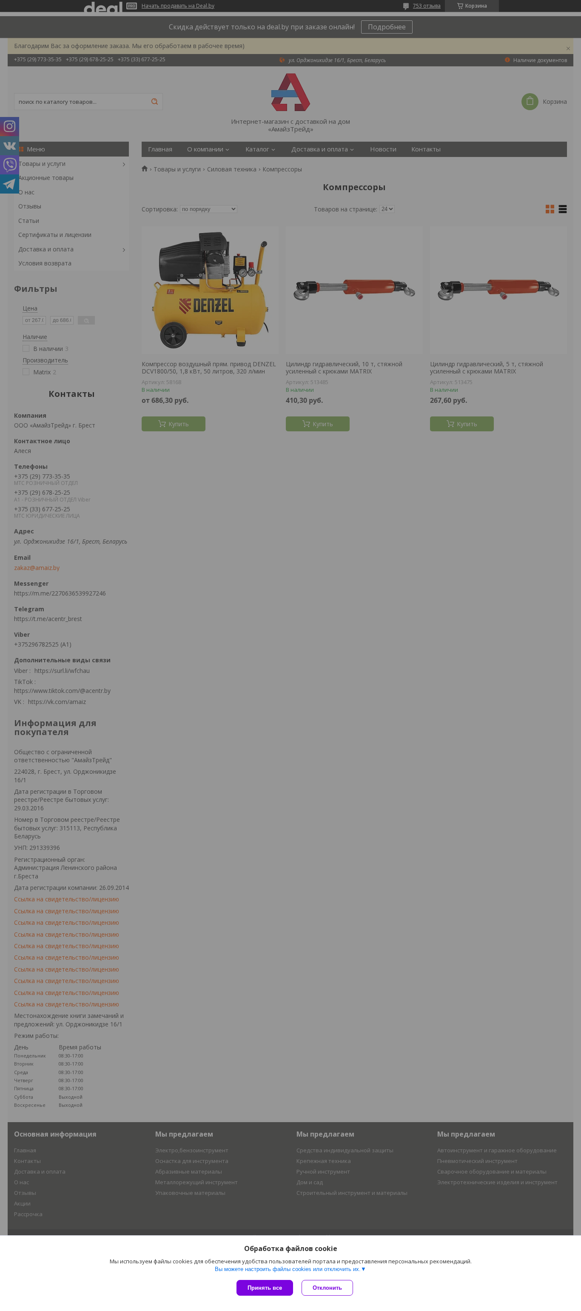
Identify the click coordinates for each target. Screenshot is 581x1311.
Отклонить (327, 1288)
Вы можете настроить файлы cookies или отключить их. (288, 1269)
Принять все (265, 1288)
